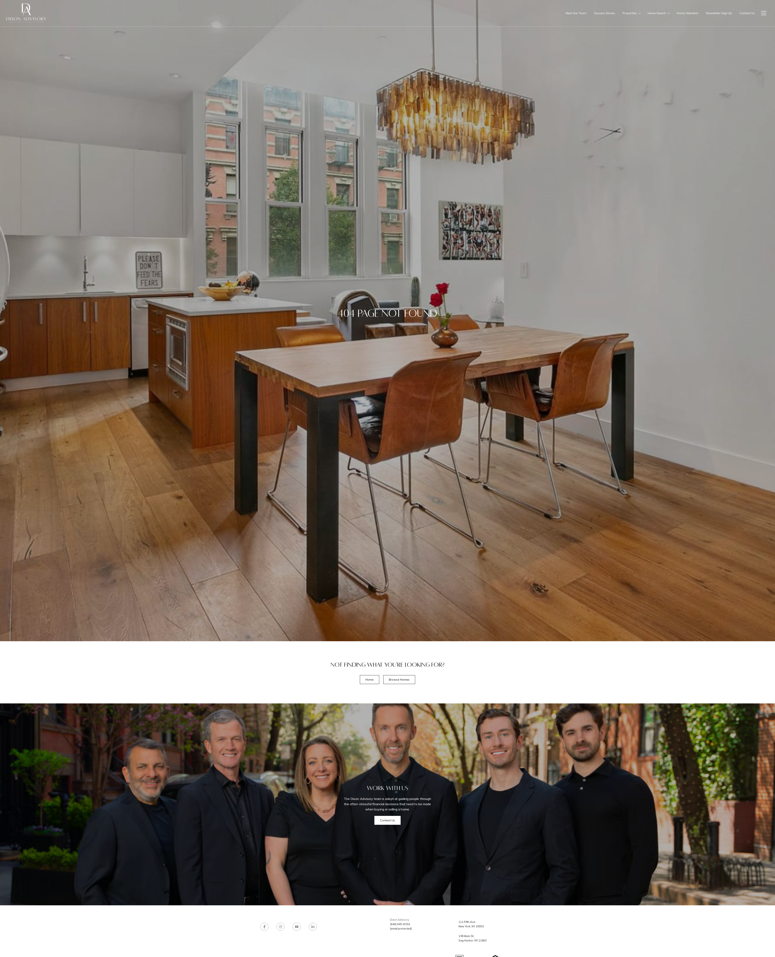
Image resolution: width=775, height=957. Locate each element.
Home (370, 679)
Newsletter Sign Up (719, 13)
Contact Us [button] (387, 820)
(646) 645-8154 (400, 924)
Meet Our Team (576, 13)
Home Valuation (688, 13)
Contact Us (747, 13)
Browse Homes (399, 679)
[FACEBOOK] (264, 927)
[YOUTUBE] (297, 927)
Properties (630, 13)
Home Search (657, 13)
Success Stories (604, 13)
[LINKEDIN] (313, 927)
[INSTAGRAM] (280, 927)
